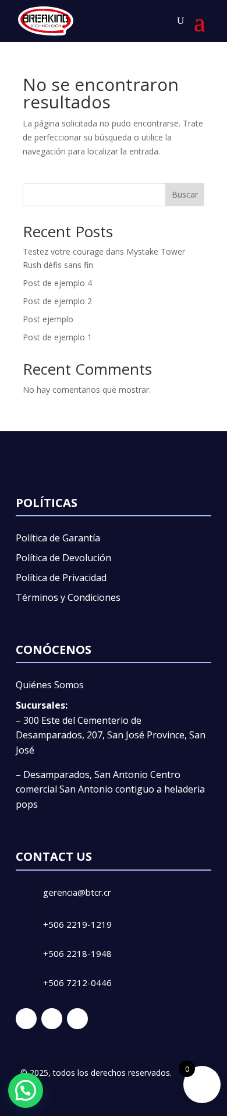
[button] (25, 1090)
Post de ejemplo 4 (57, 282)
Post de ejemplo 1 (57, 337)
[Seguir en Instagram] (51, 1018)
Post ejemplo (48, 319)
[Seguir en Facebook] (26, 1018)
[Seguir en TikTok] (77, 1018)
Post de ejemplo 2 (57, 301)
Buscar (185, 194)
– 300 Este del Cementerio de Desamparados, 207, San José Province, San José (110, 735)
